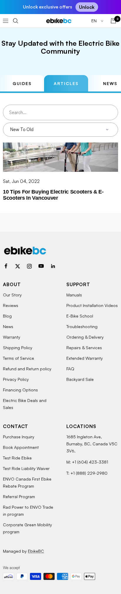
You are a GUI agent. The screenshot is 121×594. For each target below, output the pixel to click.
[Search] (15, 20)
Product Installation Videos (92, 305)
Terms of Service (18, 358)
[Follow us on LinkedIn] (53, 266)
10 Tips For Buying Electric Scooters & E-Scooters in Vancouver (53, 195)
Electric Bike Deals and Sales (24, 404)
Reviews (10, 305)
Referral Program (19, 496)
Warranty (11, 337)
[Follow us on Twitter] (18, 266)
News (8, 326)
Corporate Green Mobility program (27, 528)
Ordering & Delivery (85, 337)
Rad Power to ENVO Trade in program (28, 511)
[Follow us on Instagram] (29, 266)
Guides (22, 83)
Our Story (12, 294)
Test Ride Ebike (17, 457)
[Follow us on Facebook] (6, 266)
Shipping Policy (17, 347)
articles (66, 83)
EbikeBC (36, 551)
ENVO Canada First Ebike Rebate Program (27, 482)
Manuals (74, 294)
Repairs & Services (84, 347)
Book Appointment (21, 447)
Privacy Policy (16, 379)
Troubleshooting (82, 326)
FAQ (70, 368)
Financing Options (20, 389)
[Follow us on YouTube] (41, 266)
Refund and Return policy (27, 368)
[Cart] (113, 20)
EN (94, 20)
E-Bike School (79, 315)
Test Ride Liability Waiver (26, 468)
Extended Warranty (84, 358)
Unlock (87, 7)
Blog (7, 315)
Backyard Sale (80, 379)
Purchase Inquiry (18, 436)
